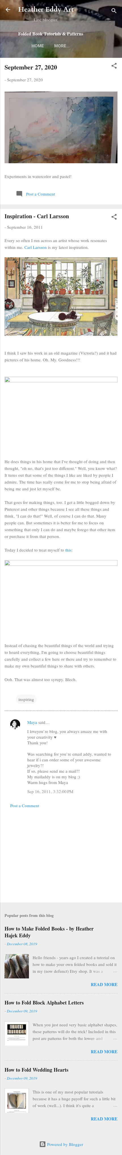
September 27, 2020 (31, 67)
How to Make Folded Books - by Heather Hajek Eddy (49, 932)
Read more (104, 984)
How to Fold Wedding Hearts (36, 1069)
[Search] (114, 11)
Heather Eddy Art (46, 9)
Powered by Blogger (64, 1144)
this (68, 550)
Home (37, 45)
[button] (114, 66)
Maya (32, 722)
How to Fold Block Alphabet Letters (44, 1002)
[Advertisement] (61, 853)
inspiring (26, 699)
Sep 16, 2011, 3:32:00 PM (50, 791)
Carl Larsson (35, 247)
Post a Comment (24, 805)
